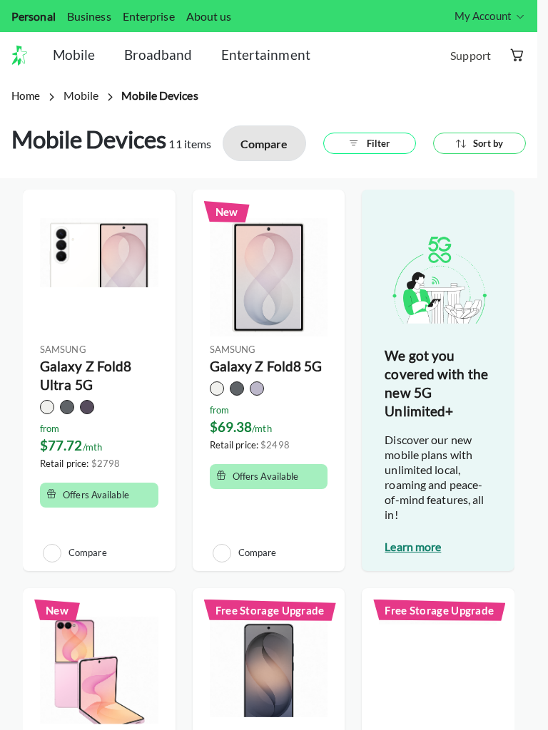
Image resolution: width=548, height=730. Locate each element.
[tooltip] (490, 16)
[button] (25, 56)
